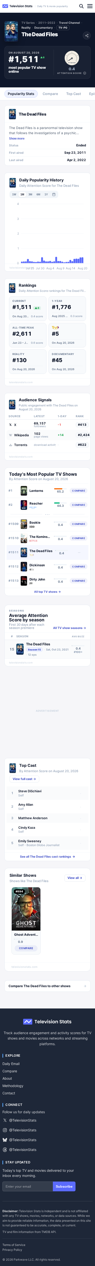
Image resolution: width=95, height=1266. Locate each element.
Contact (8, 1093)
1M (22, 194)
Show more (17, 138)
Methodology (12, 1086)
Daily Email (10, 1064)
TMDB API (48, 1232)
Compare (9, 1071)
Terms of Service (13, 1244)
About (7, 1078)
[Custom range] (53, 194)
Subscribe (64, 1186)
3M (30, 194)
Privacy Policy (12, 1249)
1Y (46, 194)
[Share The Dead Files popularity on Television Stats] (87, 35)
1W (14, 194)
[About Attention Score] (84, 73)
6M (38, 194)
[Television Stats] (17, 6)
